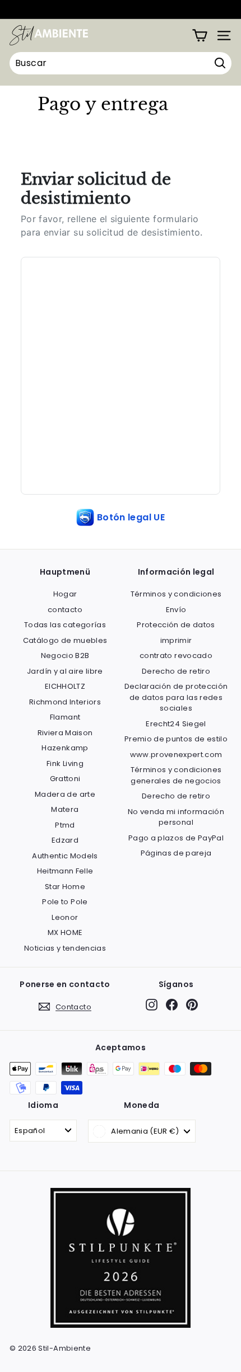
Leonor (65, 917)
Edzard (65, 840)
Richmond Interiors (65, 702)
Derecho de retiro (176, 671)
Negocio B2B (65, 655)
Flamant (65, 717)
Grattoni (65, 778)
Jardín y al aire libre (65, 671)
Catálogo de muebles (65, 640)
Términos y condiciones (176, 594)
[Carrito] (200, 35)
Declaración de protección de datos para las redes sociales (176, 697)
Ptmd (65, 825)
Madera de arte (65, 794)
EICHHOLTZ (65, 686)
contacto (65, 609)
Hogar (65, 594)
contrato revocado (176, 655)
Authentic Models (65, 856)
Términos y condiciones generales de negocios (176, 775)
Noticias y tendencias (65, 948)
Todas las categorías (65, 624)
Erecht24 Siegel (176, 723)
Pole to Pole (64, 901)
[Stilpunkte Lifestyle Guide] (120, 1325)
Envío (176, 609)
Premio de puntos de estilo (176, 739)
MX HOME (65, 932)
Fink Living (65, 763)
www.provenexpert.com (176, 754)
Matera (64, 809)
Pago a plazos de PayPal (176, 838)
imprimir (176, 640)
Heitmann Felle (65, 871)
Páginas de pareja (176, 853)
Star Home (65, 886)
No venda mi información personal (176, 817)
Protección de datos (176, 624)
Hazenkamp (64, 748)
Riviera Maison (65, 732)
